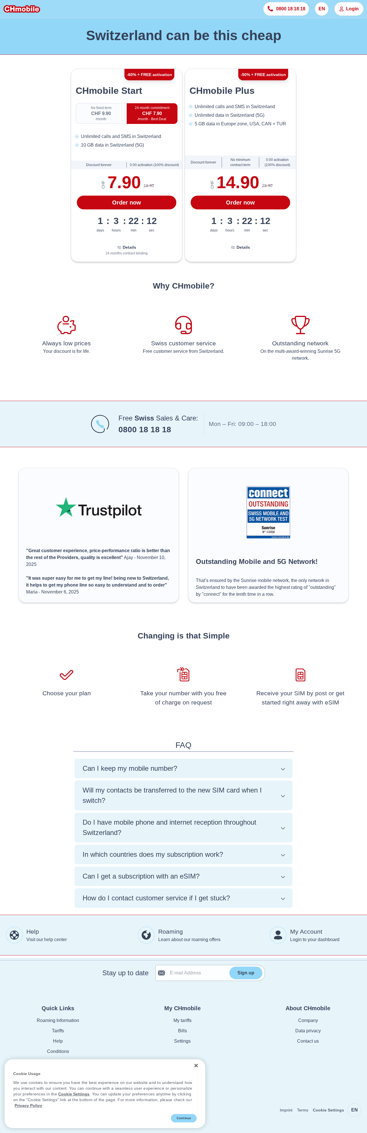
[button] (183, 768)
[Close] (196, 1065)
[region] (105, 1093)
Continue (184, 1118)
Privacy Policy (28, 1105)
